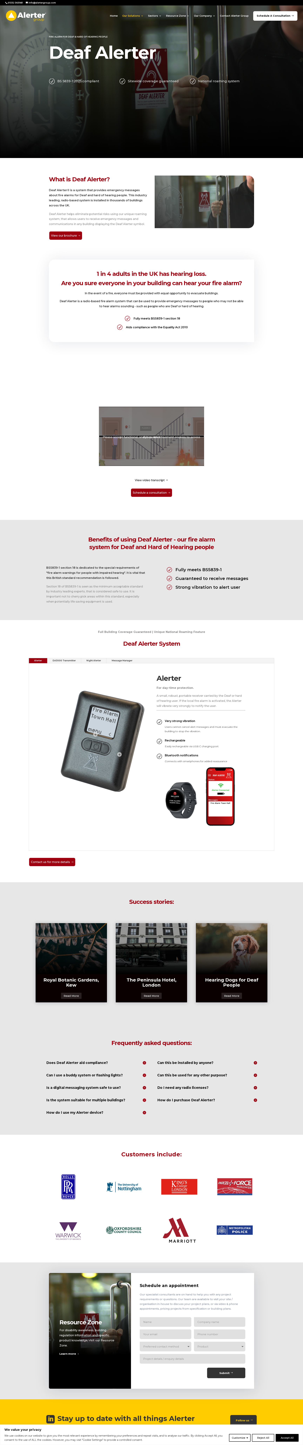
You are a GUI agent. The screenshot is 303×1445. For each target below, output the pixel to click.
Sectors (153, 15)
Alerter (38, 660)
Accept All (287, 1437)
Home (114, 15)
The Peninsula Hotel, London (151, 982)
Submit (224, 1373)
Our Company (203, 15)
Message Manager (122, 660)
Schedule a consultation (150, 492)
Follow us (242, 1420)
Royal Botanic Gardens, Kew (71, 982)
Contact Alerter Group (234, 15)
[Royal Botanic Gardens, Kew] (71, 948)
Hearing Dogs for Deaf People (231, 982)
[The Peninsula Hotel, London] (151, 948)
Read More (71, 995)
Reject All (263, 1437)
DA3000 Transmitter (64, 660)
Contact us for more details (50, 862)
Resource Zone (176, 15)
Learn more (67, 1353)
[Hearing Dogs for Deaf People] (231, 948)
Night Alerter (93, 660)
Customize (238, 1437)
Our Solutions (131, 15)
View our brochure (64, 235)
